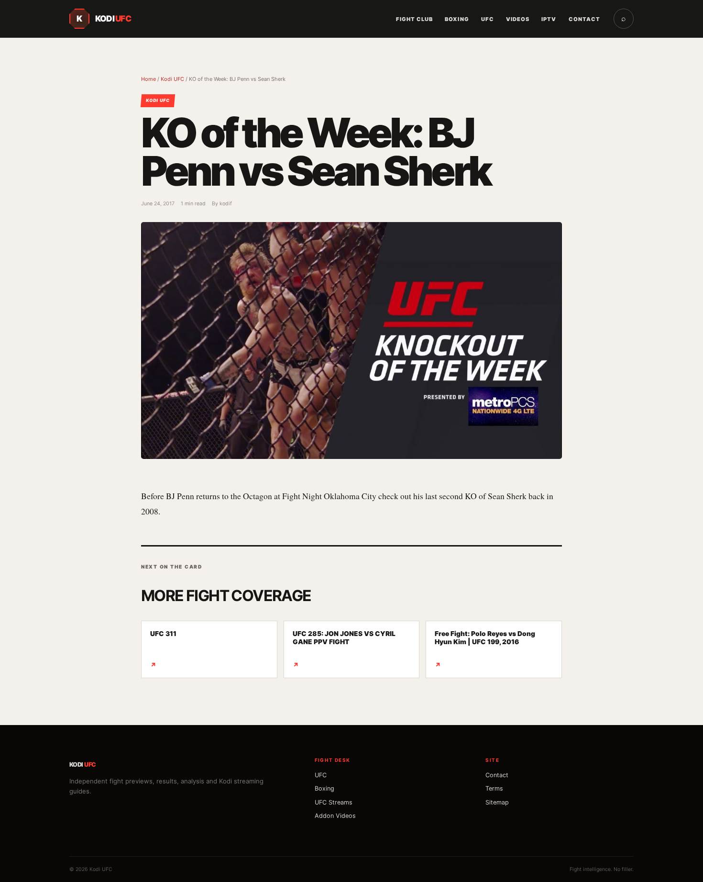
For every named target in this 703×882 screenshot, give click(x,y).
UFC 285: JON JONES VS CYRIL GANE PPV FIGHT (344, 649)
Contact (584, 19)
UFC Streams (333, 802)
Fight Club (414, 19)
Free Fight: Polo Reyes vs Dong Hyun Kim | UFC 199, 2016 (485, 649)
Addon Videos (335, 815)
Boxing (457, 19)
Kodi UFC (172, 79)
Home (148, 79)
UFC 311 (163, 649)
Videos (517, 19)
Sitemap (497, 802)
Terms (494, 788)
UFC (487, 19)
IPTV (548, 19)
